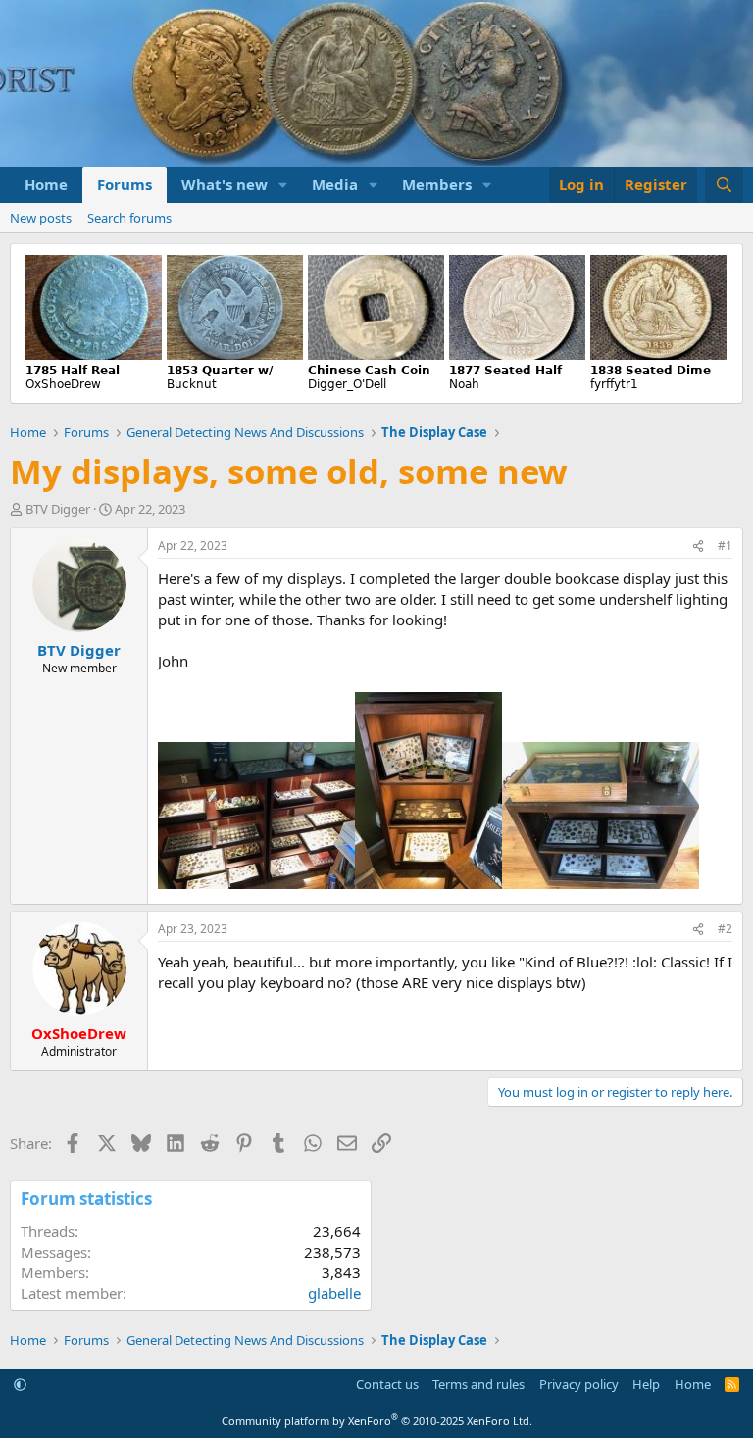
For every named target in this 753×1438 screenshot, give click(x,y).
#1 (725, 545)
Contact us (387, 1384)
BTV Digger (57, 509)
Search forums (129, 217)
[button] (283, 185)
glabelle (334, 1293)
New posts (41, 217)
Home (46, 184)
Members (437, 184)
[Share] (698, 546)
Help (646, 1384)
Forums (124, 184)
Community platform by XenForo (377, 1420)
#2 (725, 928)
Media (335, 184)
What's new (224, 184)
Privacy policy (579, 1384)
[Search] (724, 185)
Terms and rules (478, 1384)
